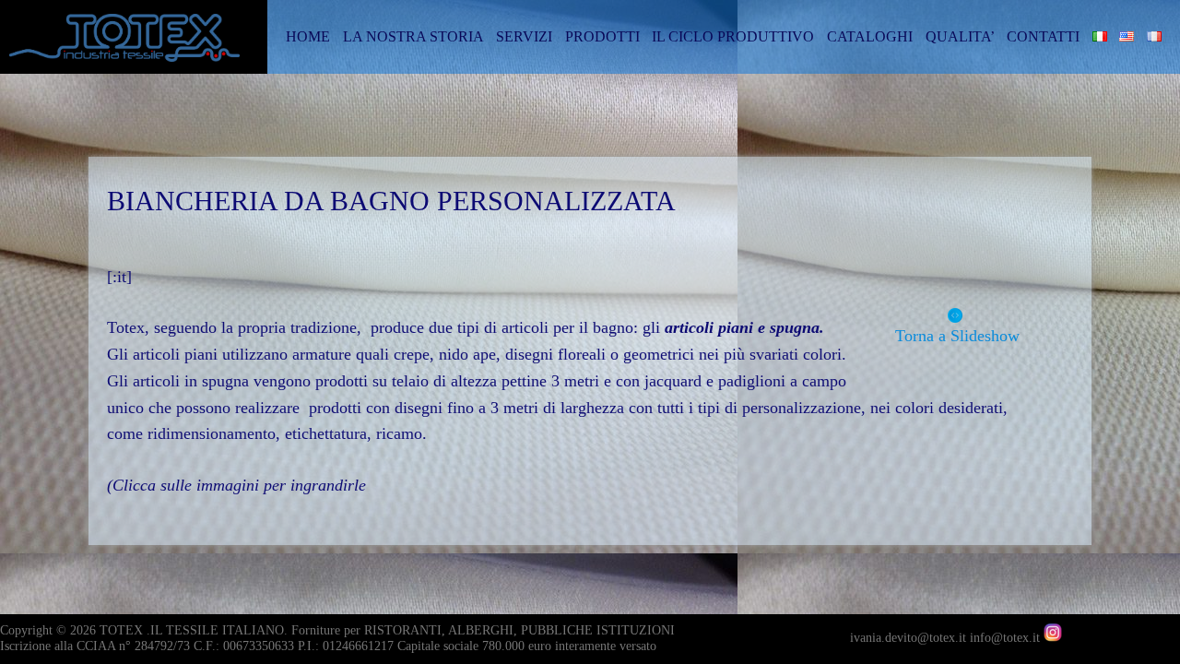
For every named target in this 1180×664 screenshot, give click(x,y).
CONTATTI (1043, 36)
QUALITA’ (960, 36)
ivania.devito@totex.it (910, 638)
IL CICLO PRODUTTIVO (733, 36)
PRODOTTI (602, 36)
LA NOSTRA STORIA (413, 36)
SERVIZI (524, 36)
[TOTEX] (138, 45)
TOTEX (121, 630)
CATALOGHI (870, 36)
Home (308, 36)
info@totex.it (1007, 638)
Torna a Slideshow (950, 335)
